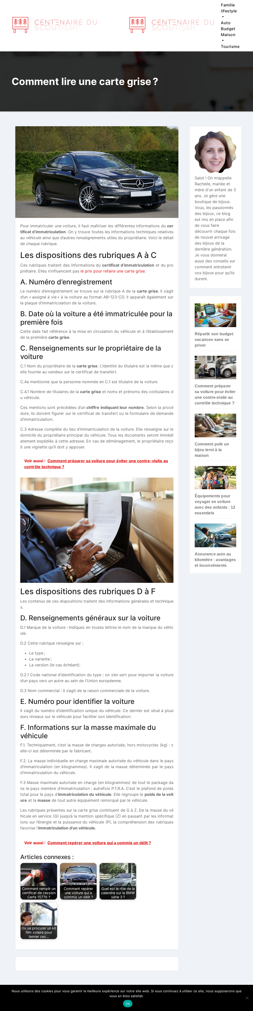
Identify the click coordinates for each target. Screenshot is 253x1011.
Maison (228, 34)
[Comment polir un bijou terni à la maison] (215, 425)
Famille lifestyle (229, 7)
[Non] (246, 997)
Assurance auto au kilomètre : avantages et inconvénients (215, 560)
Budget (228, 28)
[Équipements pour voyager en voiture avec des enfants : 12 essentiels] (215, 477)
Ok (128, 1004)
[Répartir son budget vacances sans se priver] (215, 315)
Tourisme (230, 46)
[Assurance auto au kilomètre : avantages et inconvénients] (215, 535)
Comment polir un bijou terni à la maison (212, 450)
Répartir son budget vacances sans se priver (214, 339)
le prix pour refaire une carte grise (113, 271)
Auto (226, 22)
